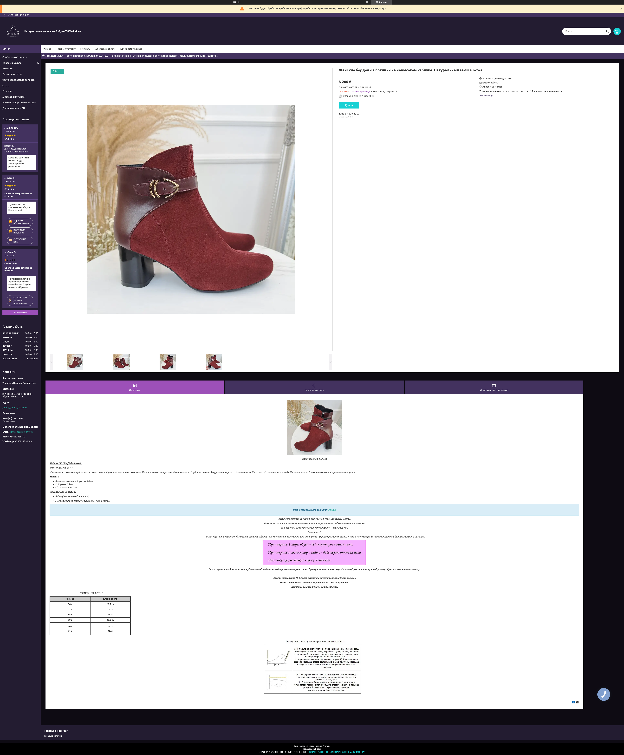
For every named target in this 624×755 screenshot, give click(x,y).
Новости (7, 68)
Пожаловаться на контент (320, 752)
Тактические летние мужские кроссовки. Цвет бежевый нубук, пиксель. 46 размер (19, 283)
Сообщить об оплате (14, 57)
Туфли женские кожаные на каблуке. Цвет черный (19, 207)
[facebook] (573, 702)
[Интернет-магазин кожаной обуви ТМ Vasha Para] (13, 31)
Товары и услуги (65, 49)
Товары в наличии (53, 736)
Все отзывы (20, 312)
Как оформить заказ (131, 49)
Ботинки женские (121, 55)
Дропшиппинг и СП (13, 108)
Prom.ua (327, 746)
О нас (5, 85)
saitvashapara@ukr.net (21, 431)
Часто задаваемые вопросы (18, 79)
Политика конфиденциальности (349, 752)
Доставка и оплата (105, 49)
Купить (349, 105)
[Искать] (607, 31)
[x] (577, 702)
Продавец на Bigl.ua (312, 749)
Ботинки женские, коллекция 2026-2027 (88, 55)
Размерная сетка (12, 74)
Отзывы (7, 91)
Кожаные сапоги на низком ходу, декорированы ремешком (18, 162)
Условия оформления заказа (19, 102)
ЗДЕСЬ (332, 509)
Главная (47, 49)
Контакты (85, 49)
